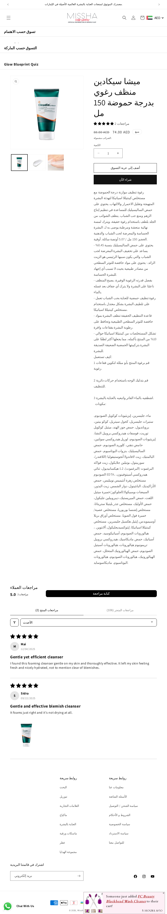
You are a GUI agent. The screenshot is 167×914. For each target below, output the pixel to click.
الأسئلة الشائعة (118, 796)
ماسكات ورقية (68, 833)
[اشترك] (78, 876)
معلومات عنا (116, 787)
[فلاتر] (14, 622)
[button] (8, 17)
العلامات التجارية (69, 806)
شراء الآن (125, 180)
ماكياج (63, 815)
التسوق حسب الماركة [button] (20, 48)
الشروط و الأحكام (119, 815)
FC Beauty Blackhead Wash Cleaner (130, 899)
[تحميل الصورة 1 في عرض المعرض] (19, 162)
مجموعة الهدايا (68, 852)
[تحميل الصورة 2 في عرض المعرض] (38, 162)
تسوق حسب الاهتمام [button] (19, 31)
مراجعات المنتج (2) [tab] (46, 610)
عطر (62, 842)
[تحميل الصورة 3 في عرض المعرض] (56, 162)
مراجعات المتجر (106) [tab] (120, 610)
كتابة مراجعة (101, 593)
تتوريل (63, 796)
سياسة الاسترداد (119, 833)
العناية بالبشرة (68, 824)
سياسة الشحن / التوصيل (123, 806)
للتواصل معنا (116, 842)
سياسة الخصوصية (119, 824)
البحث (63, 787)
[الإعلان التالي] (159, 4)
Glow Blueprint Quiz (21, 64)
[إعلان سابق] (7, 4)
